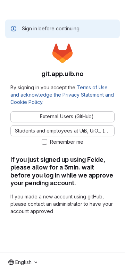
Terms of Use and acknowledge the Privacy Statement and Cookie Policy (62, 94)
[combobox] (22, 262)
